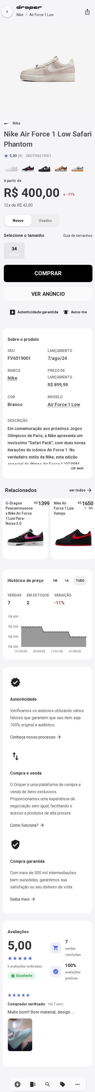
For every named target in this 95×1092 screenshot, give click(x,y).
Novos (18, 221)
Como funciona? (27, 825)
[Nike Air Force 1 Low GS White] (11, 168)
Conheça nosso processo (36, 737)
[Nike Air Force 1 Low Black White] (44, 168)
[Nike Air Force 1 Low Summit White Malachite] (77, 168)
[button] (17, 1084)
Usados (45, 221)
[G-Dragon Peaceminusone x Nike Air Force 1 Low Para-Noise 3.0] (27, 168)
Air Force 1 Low (41, 15)
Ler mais (77, 468)
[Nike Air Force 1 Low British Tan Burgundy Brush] (60, 168)
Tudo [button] (80, 580)
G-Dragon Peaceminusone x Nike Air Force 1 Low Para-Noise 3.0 (19, 508)
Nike (19, 15)
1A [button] (67, 580)
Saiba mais (23, 899)
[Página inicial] (35, 8)
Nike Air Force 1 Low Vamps (64, 508)
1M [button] (55, 580)
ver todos (80, 490)
